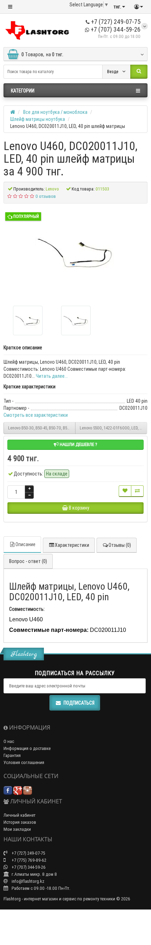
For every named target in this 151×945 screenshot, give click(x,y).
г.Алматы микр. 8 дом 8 (34, 874)
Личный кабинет (19, 815)
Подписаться (79, 703)
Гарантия (12, 755)
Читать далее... (52, 376)
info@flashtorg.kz (27, 881)
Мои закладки (17, 829)
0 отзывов (45, 196)
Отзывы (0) (120, 545)
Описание (25, 544)
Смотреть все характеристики (36, 415)
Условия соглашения (24, 762)
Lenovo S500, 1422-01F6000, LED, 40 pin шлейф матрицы (113, 428)
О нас (9, 741)
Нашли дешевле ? (78, 444)
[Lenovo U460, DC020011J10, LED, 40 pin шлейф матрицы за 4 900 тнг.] (75, 252)
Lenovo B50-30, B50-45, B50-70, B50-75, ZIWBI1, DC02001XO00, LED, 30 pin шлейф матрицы (42, 428)
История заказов (20, 822)
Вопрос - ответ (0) (28, 561)
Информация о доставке (27, 748)
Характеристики (72, 545)
